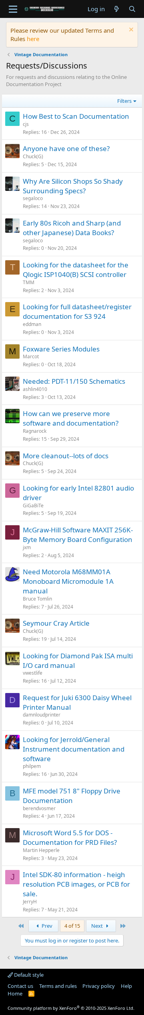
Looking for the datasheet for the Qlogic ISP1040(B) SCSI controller (75, 269)
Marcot (31, 356)
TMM (28, 282)
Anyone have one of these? (66, 148)
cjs (26, 124)
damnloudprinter (41, 714)
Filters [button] (124, 100)
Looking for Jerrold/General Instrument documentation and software (73, 749)
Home (15, 993)
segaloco (33, 198)
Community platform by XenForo (71, 1008)
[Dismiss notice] (130, 30)
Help (126, 985)
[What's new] (116, 9)
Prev (46, 925)
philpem (32, 766)
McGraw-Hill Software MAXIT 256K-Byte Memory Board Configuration (78, 534)
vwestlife (32, 672)
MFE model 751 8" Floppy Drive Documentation (71, 795)
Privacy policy (98, 985)
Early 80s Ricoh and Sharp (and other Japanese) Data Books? (72, 227)
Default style (28, 974)
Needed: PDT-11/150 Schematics (74, 381)
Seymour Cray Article (56, 623)
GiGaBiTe (33, 505)
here (33, 39)
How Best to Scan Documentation (76, 116)
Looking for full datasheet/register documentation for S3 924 (77, 311)
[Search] (132, 9)
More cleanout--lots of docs (65, 455)
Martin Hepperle (41, 850)
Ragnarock (34, 431)
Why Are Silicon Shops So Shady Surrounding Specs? (73, 186)
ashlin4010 (35, 389)
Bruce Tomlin (37, 598)
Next (97, 925)
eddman (32, 324)
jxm (27, 547)
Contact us (20, 985)
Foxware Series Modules (61, 348)
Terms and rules (58, 985)
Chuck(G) (33, 156)
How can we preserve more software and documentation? (70, 418)
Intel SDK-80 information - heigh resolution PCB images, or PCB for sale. (76, 884)
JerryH (30, 901)
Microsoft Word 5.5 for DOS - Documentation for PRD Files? (70, 837)
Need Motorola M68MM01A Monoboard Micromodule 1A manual (68, 581)
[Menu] (13, 9)
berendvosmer (39, 808)
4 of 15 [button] (72, 925)
